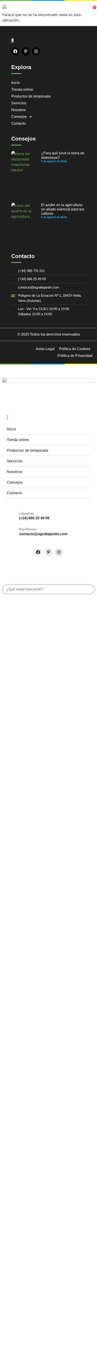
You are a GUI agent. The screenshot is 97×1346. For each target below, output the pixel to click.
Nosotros (18, 110)
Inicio (15, 83)
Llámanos (26, 513)
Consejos (19, 117)
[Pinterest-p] (48, 552)
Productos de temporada (31, 96)
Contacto (18, 123)
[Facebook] (38, 552)
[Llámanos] (11, 517)
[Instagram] (59, 552)
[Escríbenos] (11, 533)
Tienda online (22, 89)
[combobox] (48, 589)
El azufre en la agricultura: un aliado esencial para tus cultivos (62, 209)
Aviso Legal (45, 349)
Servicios (18, 103)
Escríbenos (28, 529)
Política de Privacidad (75, 356)
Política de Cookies (74, 349)
